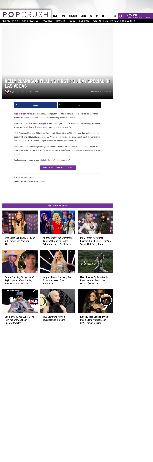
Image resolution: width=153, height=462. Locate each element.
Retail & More (84, 21)
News (63, 16)
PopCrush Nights (128, 21)
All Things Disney (112, 21)
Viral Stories (47, 21)
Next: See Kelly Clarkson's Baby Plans (57, 168)
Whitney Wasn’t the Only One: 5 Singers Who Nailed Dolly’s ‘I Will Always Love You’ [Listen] (57, 241)
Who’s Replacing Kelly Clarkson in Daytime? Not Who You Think (20, 241)
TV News (41, 181)
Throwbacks (60, 21)
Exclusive (73, 16)
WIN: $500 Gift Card (18, 21)
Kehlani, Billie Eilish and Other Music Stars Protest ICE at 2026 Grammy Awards (94, 319)
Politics (72, 21)
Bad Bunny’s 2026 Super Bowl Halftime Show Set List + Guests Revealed (19, 319)
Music (83, 16)
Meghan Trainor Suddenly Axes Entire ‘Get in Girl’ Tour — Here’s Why (57, 280)
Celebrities (33, 21)
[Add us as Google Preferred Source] (97, 16)
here (74, 141)
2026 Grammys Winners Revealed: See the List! (53, 318)
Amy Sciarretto (14, 92)
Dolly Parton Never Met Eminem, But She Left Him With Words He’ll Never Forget (95, 241)
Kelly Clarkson (20, 114)
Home (55, 16)
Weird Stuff (97, 21)
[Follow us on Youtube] (103, 16)
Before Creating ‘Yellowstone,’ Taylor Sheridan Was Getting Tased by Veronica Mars (19, 280)
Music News (28, 181)
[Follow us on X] (115, 16)
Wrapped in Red (45, 123)
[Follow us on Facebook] (109, 16)
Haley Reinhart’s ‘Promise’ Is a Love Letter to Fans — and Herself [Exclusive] (94, 280)
